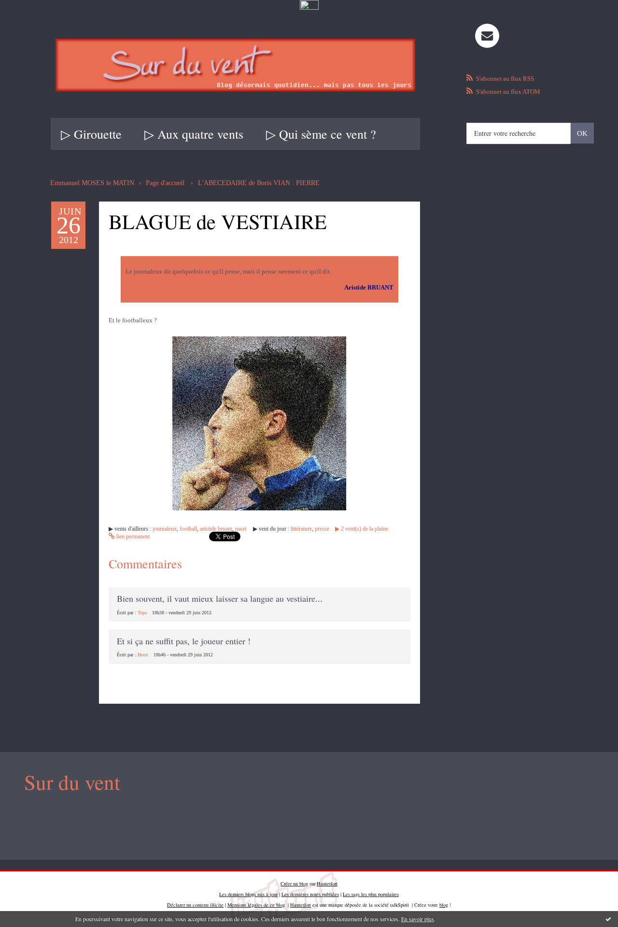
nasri (240, 528)
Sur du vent (72, 782)
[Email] (487, 36)
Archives (418, 134)
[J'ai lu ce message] (608, 919)
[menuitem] (91, 134)
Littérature (301, 528)
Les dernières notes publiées (310, 894)
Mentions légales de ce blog (256, 904)
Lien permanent (132, 536)
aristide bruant (216, 528)
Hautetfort (327, 883)
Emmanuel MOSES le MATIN (92, 183)
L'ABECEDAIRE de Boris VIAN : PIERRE (259, 183)
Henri (143, 654)
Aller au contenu (30, 20)
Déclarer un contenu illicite (195, 904)
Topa (142, 612)
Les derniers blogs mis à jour (248, 894)
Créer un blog (294, 883)
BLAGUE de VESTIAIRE (218, 221)
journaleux (165, 528)
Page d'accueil (165, 183)
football (188, 528)
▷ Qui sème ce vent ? (321, 134)
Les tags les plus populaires (371, 894)
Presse (322, 528)
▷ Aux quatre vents (193, 134)
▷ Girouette (91, 134)
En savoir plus (417, 919)
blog (443, 904)
